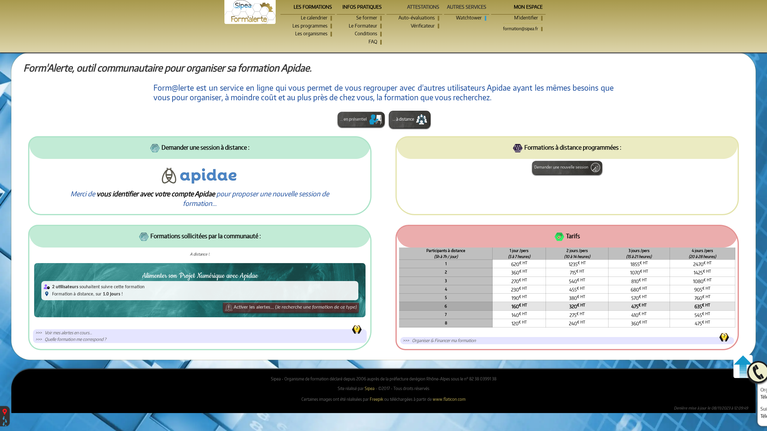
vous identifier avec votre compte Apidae (155, 193)
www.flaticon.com (449, 399)
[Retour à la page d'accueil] (250, 12)
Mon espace (528, 7)
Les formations (313, 7)
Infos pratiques (362, 7)
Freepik (376, 399)
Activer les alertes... (294, 307)
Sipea (370, 388)
